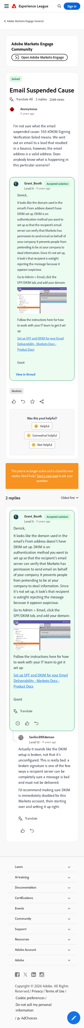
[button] (24, 99)
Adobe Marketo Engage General (25, 21)
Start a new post (47, 476)
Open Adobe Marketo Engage (42, 57)
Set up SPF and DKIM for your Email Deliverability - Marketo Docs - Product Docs (40, 344)
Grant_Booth (33, 183)
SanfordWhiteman (41, 737)
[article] (42, 620)
